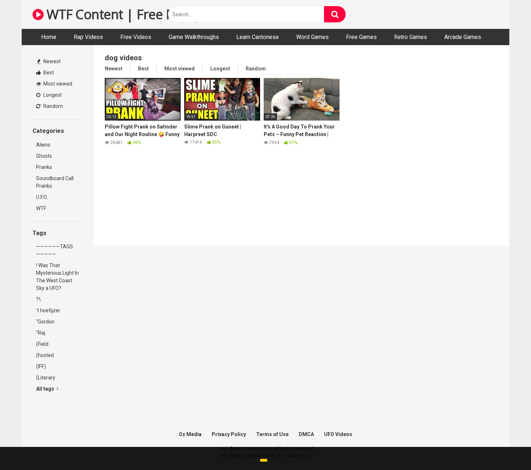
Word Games (312, 37)
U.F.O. (42, 197)
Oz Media (190, 434)
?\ (38, 299)
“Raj (40, 333)
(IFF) (41, 366)
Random (52, 106)
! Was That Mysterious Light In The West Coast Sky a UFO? (57, 276)
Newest (51, 61)
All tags (45, 389)
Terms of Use (272, 434)
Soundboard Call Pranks (55, 182)
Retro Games (410, 37)
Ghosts (44, 156)
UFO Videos (338, 434)
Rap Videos (88, 37)
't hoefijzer (48, 310)
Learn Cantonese (257, 37)
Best (48, 72)
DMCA (306, 434)
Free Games (361, 37)
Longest (52, 95)
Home (48, 37)
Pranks (44, 167)
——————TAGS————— (54, 250)
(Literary (45, 377)
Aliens (43, 145)
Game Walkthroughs (194, 37)
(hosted (45, 355)
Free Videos (135, 37)
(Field (42, 344)
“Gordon (45, 322)
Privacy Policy (229, 434)
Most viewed (57, 84)
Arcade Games (462, 37)
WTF (41, 208)
